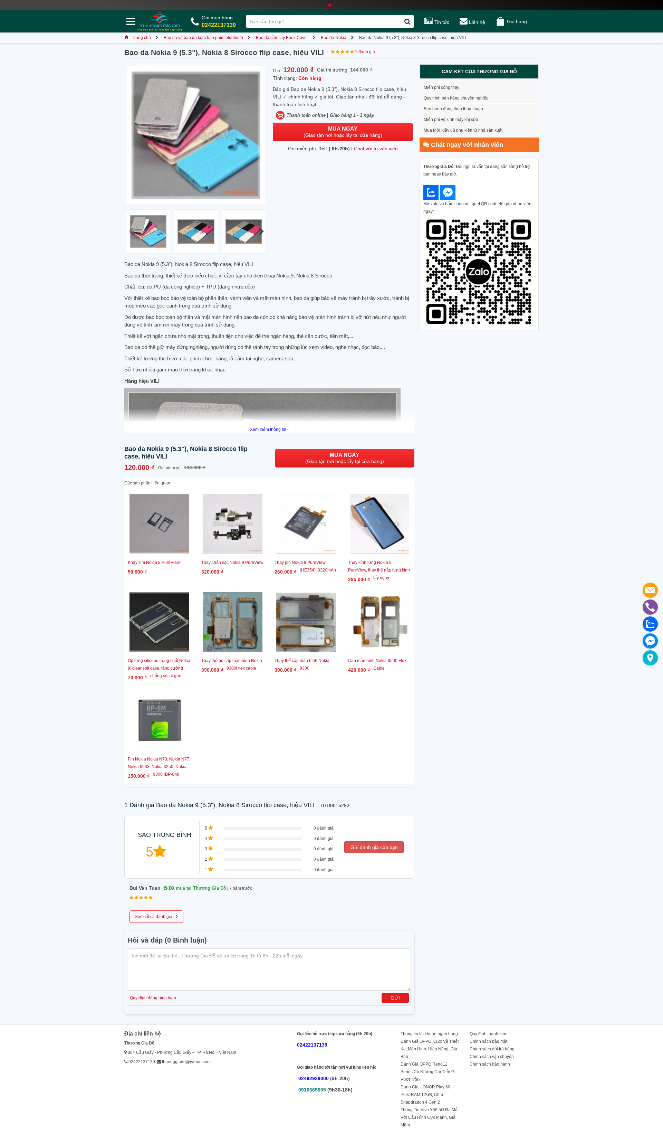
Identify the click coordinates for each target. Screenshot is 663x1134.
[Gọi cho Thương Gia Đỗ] (650, 607)
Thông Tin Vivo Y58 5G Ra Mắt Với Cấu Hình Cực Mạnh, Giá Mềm (430, 1117)
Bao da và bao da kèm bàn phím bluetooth (203, 37)
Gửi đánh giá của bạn (374, 847)
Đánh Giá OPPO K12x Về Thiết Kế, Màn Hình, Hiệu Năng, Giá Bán (430, 1049)
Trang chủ (141, 37)
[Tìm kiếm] (407, 21)
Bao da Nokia (333, 37)
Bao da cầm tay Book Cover (282, 37)
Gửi (395, 998)
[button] (261, 231)
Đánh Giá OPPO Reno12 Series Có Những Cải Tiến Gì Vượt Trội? (428, 1072)
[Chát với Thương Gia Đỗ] (431, 192)
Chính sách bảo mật (488, 1041)
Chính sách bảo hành (490, 1064)
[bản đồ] (650, 657)
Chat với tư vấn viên (376, 148)
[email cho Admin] (650, 590)
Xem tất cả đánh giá (156, 916)
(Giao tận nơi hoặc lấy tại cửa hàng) (343, 132)
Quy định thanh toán (489, 1033)
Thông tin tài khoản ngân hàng (429, 1033)
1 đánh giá (365, 51)
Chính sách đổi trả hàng (492, 1049)
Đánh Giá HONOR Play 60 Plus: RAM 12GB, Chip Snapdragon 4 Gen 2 (425, 1095)
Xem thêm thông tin (268, 429)
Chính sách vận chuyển (492, 1056)
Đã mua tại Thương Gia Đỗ (196, 888)
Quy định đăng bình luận (153, 997)
